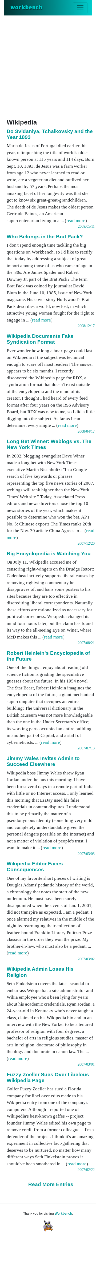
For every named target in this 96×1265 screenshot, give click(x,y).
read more (75, 220)
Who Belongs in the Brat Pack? (45, 236)
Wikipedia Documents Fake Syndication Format (40, 339)
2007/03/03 (86, 854)
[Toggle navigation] (80, 7)
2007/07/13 (86, 748)
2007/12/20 (86, 543)
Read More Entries (50, 1184)
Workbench (63, 1213)
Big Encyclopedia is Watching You (49, 553)
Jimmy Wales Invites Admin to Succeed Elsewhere (43, 761)
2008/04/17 (86, 431)
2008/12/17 (86, 326)
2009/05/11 (86, 226)
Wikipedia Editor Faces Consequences (35, 866)
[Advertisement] (48, 66)
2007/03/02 (86, 959)
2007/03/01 (86, 1064)
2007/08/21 (86, 643)
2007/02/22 (86, 1170)
